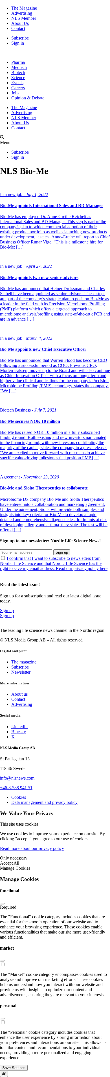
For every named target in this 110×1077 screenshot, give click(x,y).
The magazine (23, 662)
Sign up (62, 552)
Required (8, 907)
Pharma (18, 62)
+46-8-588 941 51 (16, 787)
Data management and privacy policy (44, 802)
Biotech (18, 72)
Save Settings (13, 1068)
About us (19, 694)
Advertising (21, 13)
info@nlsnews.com (17, 778)
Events (17, 82)
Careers (18, 87)
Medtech (19, 67)
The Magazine (24, 8)
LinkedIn (19, 726)
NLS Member (23, 18)
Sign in (17, 43)
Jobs (15, 92)
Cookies (18, 797)
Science (18, 77)
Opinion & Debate (27, 97)
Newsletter (20, 672)
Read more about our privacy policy (32, 848)
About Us (20, 23)
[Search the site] (2, 137)
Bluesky (18, 731)
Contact (18, 28)
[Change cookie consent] (4, 1074)
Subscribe (20, 38)
